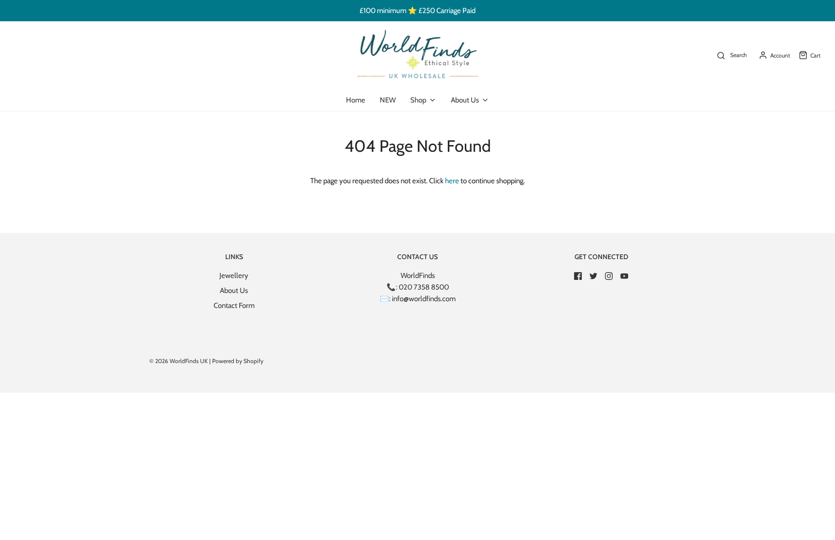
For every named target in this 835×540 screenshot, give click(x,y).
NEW (388, 100)
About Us (234, 290)
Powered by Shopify (237, 361)
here (452, 180)
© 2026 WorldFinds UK (178, 361)
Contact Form (234, 305)
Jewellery (233, 275)
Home (355, 100)
